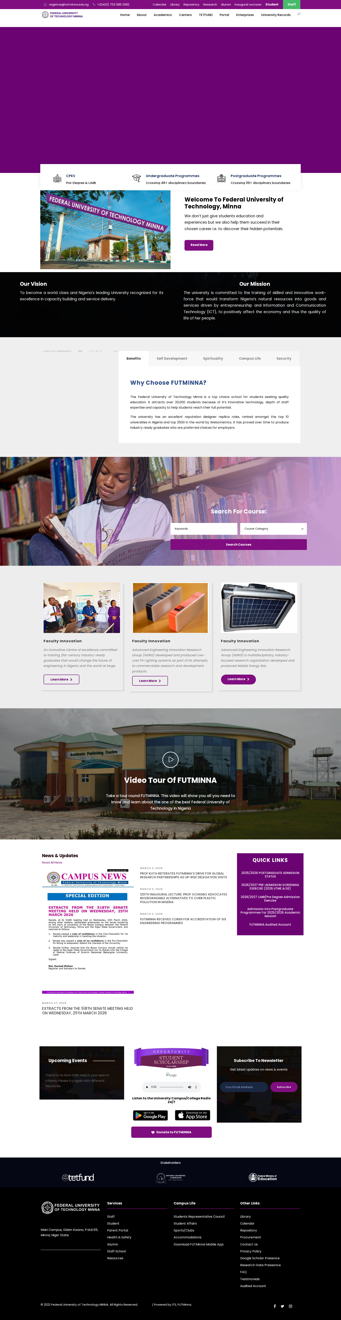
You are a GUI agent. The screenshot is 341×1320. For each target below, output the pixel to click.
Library (175, 4)
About (142, 15)
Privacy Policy (250, 1251)
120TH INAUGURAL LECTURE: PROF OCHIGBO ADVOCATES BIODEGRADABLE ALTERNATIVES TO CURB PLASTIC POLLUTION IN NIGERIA (183, 898)
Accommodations (187, 1237)
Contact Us (249, 1244)
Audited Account (253, 1286)
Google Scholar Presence (260, 1258)
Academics (163, 15)
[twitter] (282, 1306)
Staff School (116, 1251)
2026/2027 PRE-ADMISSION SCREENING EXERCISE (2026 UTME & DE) (270, 887)
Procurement (250, 1237)
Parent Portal (117, 1230)
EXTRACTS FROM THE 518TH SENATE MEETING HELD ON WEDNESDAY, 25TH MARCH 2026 (87, 1011)
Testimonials (250, 1279)
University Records (276, 15)
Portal (224, 15)
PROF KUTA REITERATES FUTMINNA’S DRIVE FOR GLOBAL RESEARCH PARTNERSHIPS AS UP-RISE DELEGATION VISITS (183, 875)
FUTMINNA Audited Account (270, 924)
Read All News (52, 862)
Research (210, 4)
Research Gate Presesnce (260, 1265)
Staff (292, 4)
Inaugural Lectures (248, 4)
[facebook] (275, 1306)
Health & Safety (119, 1237)
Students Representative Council (199, 1216)
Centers (185, 15)
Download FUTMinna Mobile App (199, 1244)
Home (125, 15)
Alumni (226, 4)
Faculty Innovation (63, 641)
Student (113, 1223)
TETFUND (206, 15)
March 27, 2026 (54, 1003)
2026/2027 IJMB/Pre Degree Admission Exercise (270, 899)
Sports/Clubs (184, 1230)
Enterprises (245, 15)
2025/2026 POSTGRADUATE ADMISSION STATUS (270, 874)
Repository (191, 4)
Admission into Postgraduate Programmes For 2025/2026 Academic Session (270, 912)
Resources (115, 1258)
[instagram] (290, 1306)
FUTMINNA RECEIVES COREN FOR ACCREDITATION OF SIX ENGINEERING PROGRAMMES (183, 921)
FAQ (243, 1272)
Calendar (159, 4)
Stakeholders (170, 1163)
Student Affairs (185, 1223)
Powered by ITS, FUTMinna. (173, 1304)
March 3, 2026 (151, 868)
